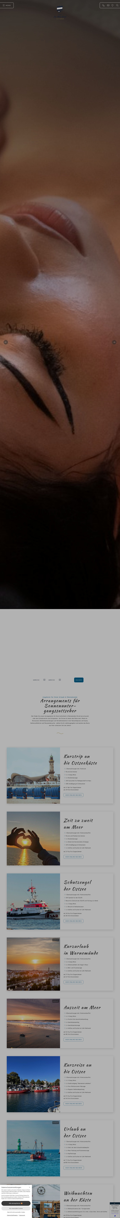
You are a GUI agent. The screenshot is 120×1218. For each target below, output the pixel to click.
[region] (16, 1194)
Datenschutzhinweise (12, 1215)
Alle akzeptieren (14, 1203)
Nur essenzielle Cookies (16, 1208)
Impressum (22, 1215)
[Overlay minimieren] (29, 1187)
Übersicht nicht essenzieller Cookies (16, 1212)
